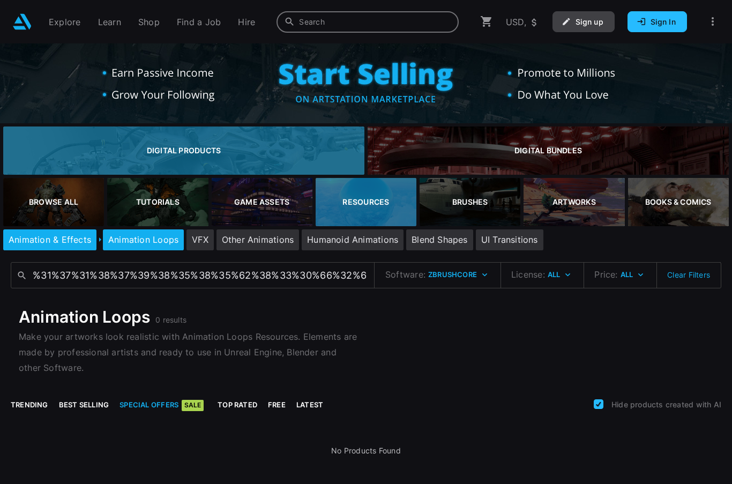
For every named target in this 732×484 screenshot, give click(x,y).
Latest (309, 404)
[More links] (712, 22)
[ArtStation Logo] (22, 21)
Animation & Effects (50, 239)
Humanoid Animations (352, 239)
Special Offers (160, 404)
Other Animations (258, 239)
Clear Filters (688, 274)
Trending (29, 404)
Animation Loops (143, 239)
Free (277, 404)
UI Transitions (509, 239)
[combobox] (368, 22)
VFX (200, 239)
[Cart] (486, 22)
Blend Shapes (440, 239)
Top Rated (237, 404)
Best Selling (84, 404)
